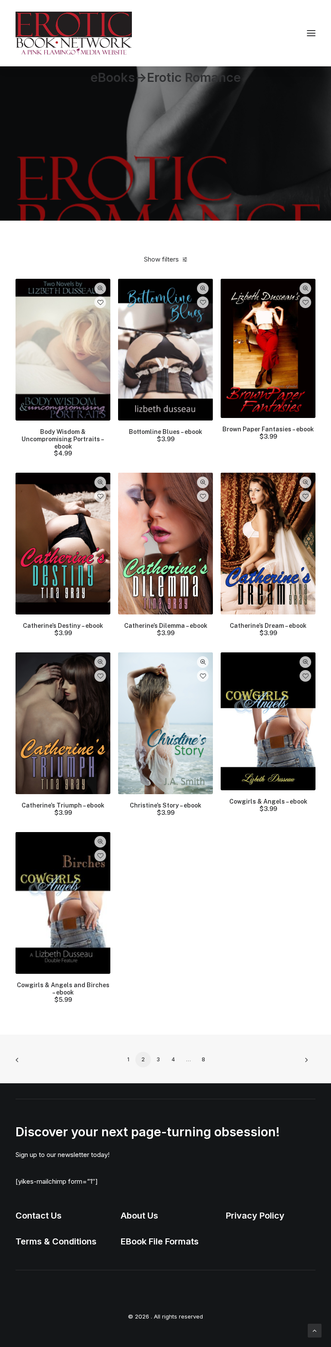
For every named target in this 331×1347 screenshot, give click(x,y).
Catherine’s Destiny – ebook (63, 629)
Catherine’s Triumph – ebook (63, 809)
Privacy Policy (255, 1215)
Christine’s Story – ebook (165, 809)
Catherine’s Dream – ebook (268, 629)
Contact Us (39, 1215)
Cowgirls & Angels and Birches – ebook (63, 992)
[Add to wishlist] (100, 302)
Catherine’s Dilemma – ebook (165, 629)
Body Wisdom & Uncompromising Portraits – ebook (63, 442)
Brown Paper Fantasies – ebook (268, 433)
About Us (139, 1215)
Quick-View (100, 288)
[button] (311, 33)
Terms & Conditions (56, 1241)
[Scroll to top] (315, 1330)
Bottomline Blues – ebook (165, 435)
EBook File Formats (160, 1241)
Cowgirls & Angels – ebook (268, 805)
